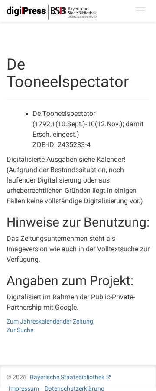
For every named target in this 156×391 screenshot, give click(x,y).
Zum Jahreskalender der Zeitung (49, 321)
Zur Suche (19, 330)
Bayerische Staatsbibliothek (67, 377)
